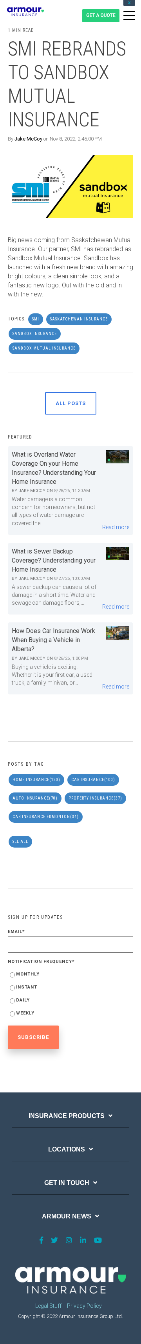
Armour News (66, 1216)
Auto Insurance (35, 798)
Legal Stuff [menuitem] (48, 1306)
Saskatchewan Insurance (79, 319)
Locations (66, 1149)
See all (20, 841)
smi (35, 319)
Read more (115, 527)
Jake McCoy (28, 139)
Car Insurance (93, 780)
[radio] (70, 975)
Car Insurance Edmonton (46, 817)
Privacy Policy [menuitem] (84, 1306)
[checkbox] (70, 995)
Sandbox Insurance (35, 333)
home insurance (36, 780)
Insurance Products (67, 1116)
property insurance (95, 798)
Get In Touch (66, 1182)
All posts (71, 403)
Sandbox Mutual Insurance (44, 348)
